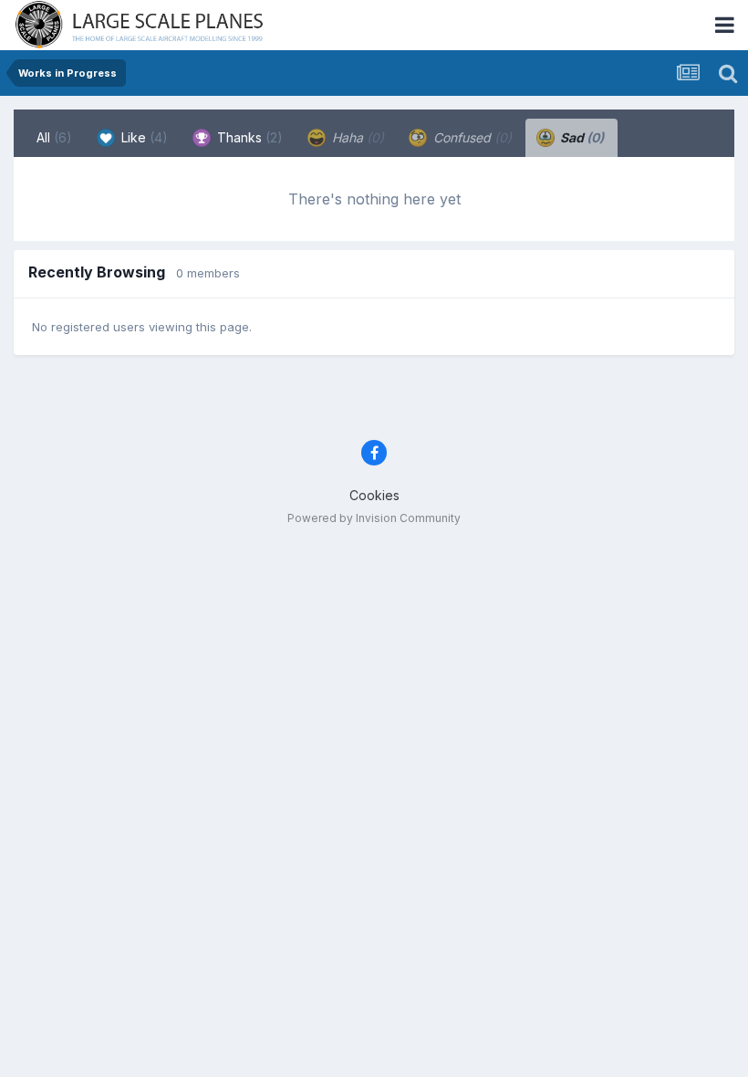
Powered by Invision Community (374, 518)
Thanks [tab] (248, 137)
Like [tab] (143, 137)
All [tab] (54, 137)
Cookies (374, 495)
